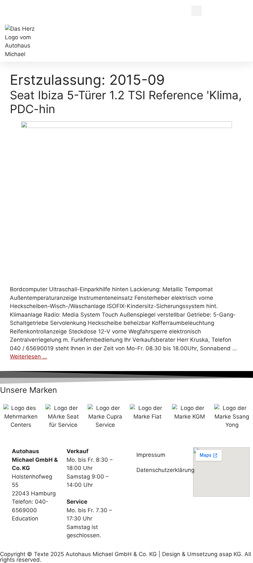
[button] (196, 11)
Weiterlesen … (28, 356)
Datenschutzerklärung (161, 470)
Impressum (150, 455)
